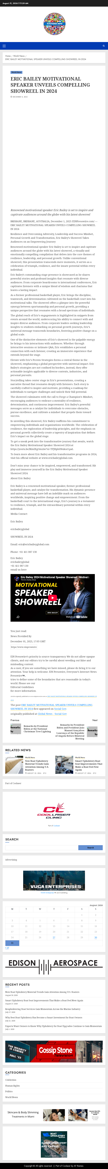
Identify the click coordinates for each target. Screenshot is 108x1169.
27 (54, 937)
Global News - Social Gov (52, 713)
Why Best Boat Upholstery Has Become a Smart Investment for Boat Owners (43, 1017)
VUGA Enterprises (47, 892)
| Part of (58, 1165)
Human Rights (12, 1085)
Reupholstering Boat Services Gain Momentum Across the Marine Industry (42, 1009)
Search (11, 839)
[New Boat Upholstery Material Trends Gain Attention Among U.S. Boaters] (14, 765)
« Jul (7, 947)
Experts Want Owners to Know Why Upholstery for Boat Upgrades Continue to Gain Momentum (53, 1026)
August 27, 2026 (84, 773)
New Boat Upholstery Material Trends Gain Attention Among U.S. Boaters (37, 765)
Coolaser (56, 825)
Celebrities (10, 1079)
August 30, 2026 (34, 773)
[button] (4, 46)
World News (16, 72)
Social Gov (60, 708)
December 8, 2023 (20, 97)
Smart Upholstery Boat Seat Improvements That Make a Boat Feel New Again (88, 765)
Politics (9, 1091)
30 (96, 937)
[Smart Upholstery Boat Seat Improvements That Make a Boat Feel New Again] (64, 765)
